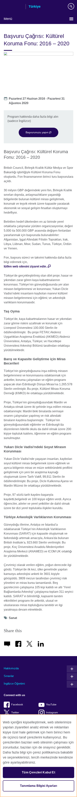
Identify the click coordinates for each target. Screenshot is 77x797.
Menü (8, 19)
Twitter (15, 712)
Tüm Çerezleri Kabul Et (38, 772)
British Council (13, 7)
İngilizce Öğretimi (14, 683)
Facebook (17, 704)
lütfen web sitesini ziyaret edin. (25, 266)
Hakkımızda (11, 668)
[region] (38, 755)
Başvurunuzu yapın (37, 132)
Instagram (52, 712)
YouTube (51, 704)
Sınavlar (9, 675)
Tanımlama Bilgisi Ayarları (38, 785)
